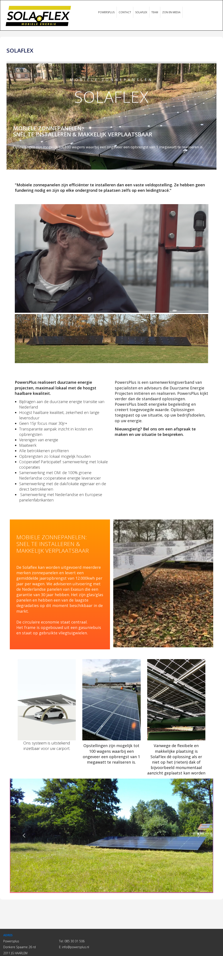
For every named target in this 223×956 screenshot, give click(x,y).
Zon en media (171, 12)
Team (154, 12)
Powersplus (106, 12)
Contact (125, 12)
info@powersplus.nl (75, 947)
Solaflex (141, 12)
